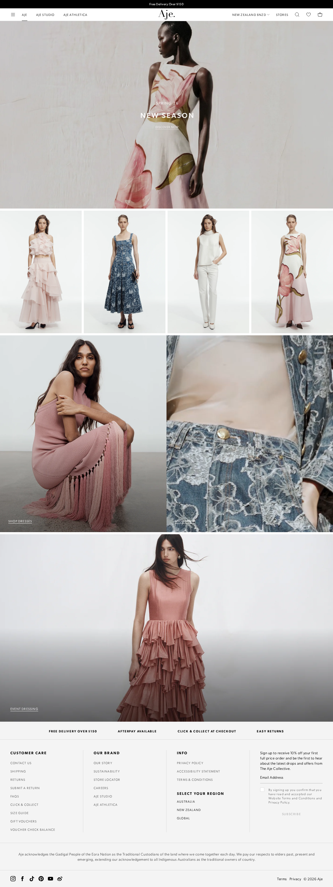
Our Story (103, 763)
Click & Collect (24, 804)
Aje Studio (103, 796)
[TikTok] (31, 878)
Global (183, 818)
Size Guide (19, 813)
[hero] (166, 115)
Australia (186, 801)
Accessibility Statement (198, 771)
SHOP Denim (185, 521)
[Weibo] (59, 878)
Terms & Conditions (195, 779)
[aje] (166, 14)
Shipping (18, 771)
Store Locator (107, 779)
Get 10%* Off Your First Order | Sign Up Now (166, 4)
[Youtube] (50, 878)
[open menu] (13, 14)
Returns (17, 779)
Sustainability (107, 771)
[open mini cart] (320, 14)
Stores (282, 14)
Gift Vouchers (23, 821)
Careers (101, 788)
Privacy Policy (190, 763)
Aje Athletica (106, 804)
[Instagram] (13, 878)
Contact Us (20, 763)
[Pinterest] (41, 878)
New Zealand (189, 810)
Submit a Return (25, 788)
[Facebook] (22, 878)
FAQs (14, 796)
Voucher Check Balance (32, 829)
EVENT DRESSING (24, 709)
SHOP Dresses (20, 521)
